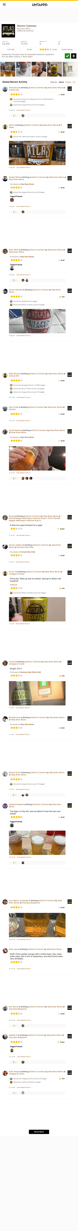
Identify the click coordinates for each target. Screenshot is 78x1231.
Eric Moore (13, 1007)
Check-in (67, 56)
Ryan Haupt (14, 1071)
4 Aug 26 (12, 335)
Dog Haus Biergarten (31, 903)
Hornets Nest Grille (25, 547)
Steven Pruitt (14, 772)
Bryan (11, 516)
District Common (37, 88)
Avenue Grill (14, 376)
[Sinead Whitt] (26, 280)
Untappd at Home (16, 574)
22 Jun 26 (12, 1056)
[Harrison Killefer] (23, 794)
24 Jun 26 (12, 1020)
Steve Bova (14, 88)
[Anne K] (23, 1025)
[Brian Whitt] (23, 212)
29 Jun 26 (12, 857)
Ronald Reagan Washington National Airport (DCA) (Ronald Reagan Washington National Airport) (34, 519)
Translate (13, 585)
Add (73, 56)
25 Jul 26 (12, 397)
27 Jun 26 (12, 968)
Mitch (11, 125)
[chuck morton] (23, 1062)
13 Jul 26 (12, 535)
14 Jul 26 (12, 473)
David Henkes (15, 430)
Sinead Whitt (14, 177)
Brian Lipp (13, 949)
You (74, 82)
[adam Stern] (30, 478)
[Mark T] (26, 478)
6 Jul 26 (11, 562)
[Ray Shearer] (23, 1093)
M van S (12, 572)
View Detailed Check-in (23, 110)
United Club (14, 90)
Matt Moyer (14, 374)
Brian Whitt (14, 250)
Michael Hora (14, 717)
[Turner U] (23, 115)
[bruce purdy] (26, 794)
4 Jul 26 (11, 623)
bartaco (12, 409)
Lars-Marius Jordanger (19, 900)
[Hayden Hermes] (23, 862)
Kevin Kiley (13, 407)
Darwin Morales (15, 290)
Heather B (13, 1035)
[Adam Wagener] (23, 478)
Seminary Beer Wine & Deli (30, 672)
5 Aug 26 (12, 206)
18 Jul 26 (12, 420)
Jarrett (12, 662)
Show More (27, 57)
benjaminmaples (16, 804)
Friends (68, 82)
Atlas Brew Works (23, 29)
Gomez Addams (16, 545)
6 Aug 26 (12, 110)
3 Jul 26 (11, 734)
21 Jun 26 (12, 1087)
